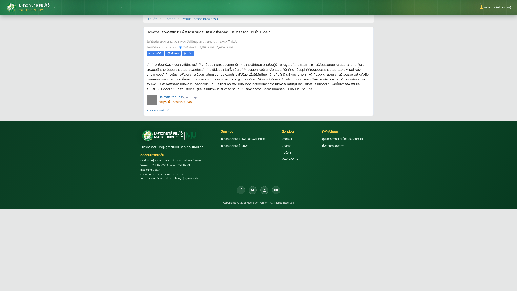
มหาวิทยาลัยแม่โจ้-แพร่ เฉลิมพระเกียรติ (243, 139)
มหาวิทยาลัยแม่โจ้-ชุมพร (234, 146)
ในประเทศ (208, 47)
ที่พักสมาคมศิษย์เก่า (333, 146)
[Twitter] (253, 190)
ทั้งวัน (234, 42)
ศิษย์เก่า (286, 153)
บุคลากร (169, 18)
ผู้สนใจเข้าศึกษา (290, 159)
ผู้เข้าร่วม (188, 53)
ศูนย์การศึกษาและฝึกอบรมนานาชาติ (342, 139)
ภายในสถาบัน (189, 47)
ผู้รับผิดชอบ (173, 53)
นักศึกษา (287, 139)
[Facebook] (241, 190)
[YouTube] (276, 190)
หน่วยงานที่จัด (155, 53)
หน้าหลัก (151, 18)
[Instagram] (264, 190)
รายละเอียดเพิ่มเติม (159, 110)
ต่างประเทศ (226, 47)
